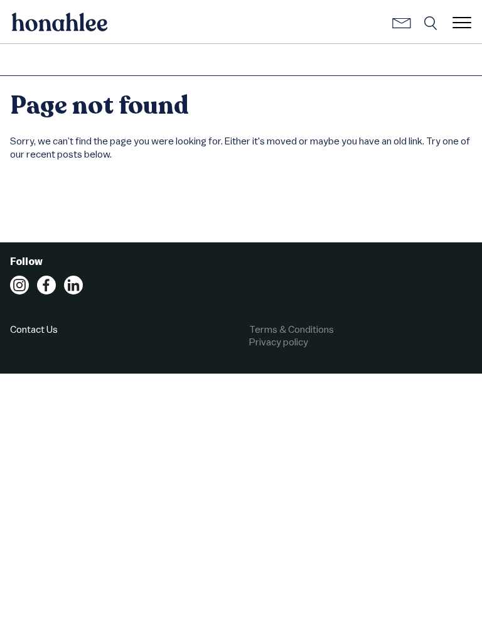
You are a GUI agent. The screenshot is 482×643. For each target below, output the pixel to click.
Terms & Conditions (291, 329)
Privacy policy (278, 341)
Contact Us (34, 329)
